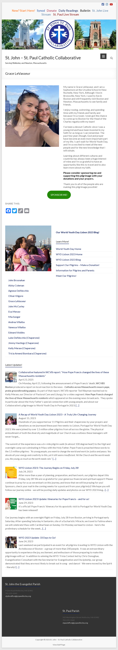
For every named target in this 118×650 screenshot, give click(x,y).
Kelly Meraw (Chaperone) (21, 348)
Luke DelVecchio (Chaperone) (23, 337)
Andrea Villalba (16, 322)
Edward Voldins (16, 332)
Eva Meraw (14, 311)
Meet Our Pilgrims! (66, 275)
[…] (77, 405)
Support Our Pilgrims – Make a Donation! (77, 265)
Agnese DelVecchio (18, 290)
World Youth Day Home (68, 248)
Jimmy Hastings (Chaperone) (23, 342)
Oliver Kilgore (15, 295)
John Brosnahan (16, 280)
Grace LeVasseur (17, 301)
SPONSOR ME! (59, 194)
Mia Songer (14, 316)
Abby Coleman (16, 285)
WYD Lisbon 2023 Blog (68, 259)
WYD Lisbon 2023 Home (69, 254)
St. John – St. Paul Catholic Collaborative (43, 57)
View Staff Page (59, 645)
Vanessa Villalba (17, 327)
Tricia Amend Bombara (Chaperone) (27, 353)
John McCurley (16, 306)
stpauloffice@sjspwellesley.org (75, 623)
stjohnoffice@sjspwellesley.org (18, 596)
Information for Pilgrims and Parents (75, 270)
